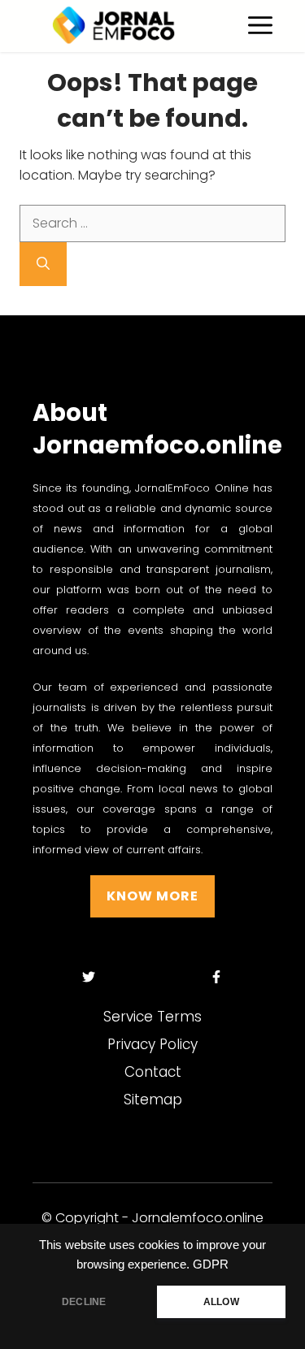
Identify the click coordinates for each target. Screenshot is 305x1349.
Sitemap (153, 1099)
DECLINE (84, 1302)
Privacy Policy (152, 1044)
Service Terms (152, 1016)
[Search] (43, 264)
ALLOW (221, 1302)
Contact (152, 1072)
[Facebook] (217, 976)
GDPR (211, 1264)
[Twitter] (89, 976)
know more (152, 896)
